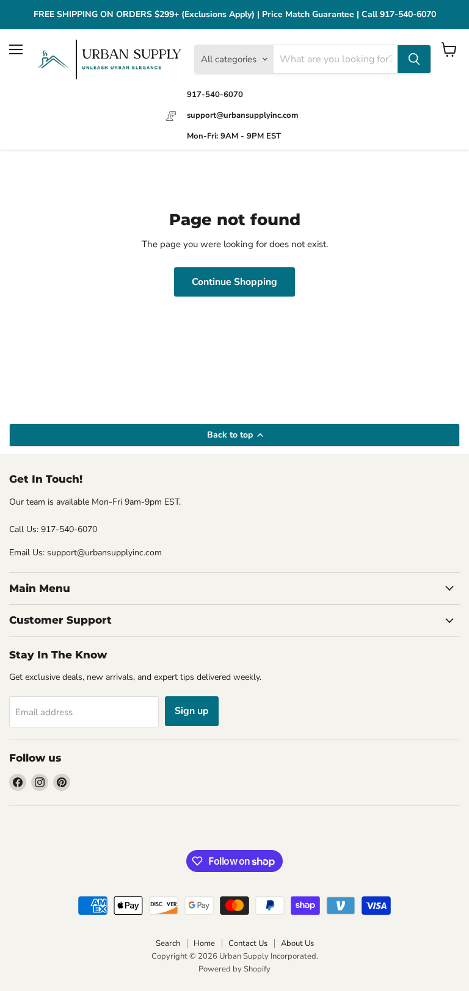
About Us (297, 943)
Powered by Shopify (234, 969)
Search (168, 943)
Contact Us (247, 943)
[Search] (414, 59)
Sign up (192, 711)
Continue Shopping (234, 282)
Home (204, 943)
